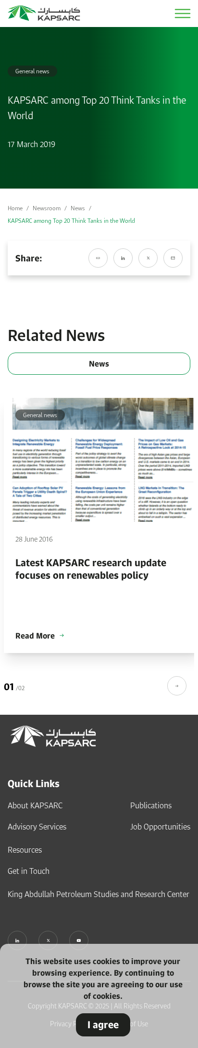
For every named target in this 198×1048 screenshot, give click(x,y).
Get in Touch (29, 871)
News (78, 208)
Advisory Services (37, 826)
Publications (151, 805)
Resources (25, 850)
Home (15, 208)
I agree (103, 1025)
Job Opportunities (160, 826)
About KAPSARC (35, 805)
